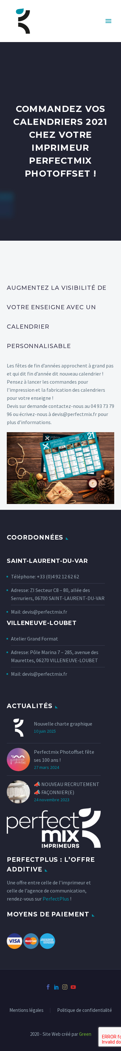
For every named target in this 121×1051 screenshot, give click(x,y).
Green (85, 1034)
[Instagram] (64, 987)
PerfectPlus (56, 898)
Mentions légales (26, 1010)
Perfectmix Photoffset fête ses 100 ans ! (64, 756)
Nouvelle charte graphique (63, 723)
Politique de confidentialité (84, 1010)
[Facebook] (48, 987)
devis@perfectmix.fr (44, 611)
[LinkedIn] (56, 987)
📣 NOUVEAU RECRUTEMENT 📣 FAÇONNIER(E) (66, 788)
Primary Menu (108, 21)
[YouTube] (73, 987)
